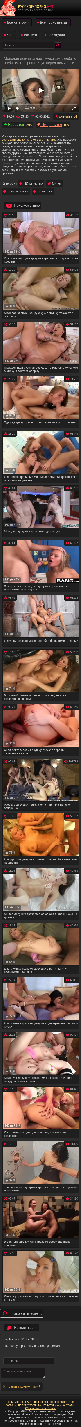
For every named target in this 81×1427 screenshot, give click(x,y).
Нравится (15, 125)
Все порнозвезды (54, 22)
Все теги (30, 35)
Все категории (18, 22)
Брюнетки (45, 191)
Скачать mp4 (68, 116)
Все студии (56, 35)
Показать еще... (26, 1313)
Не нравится (51, 125)
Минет (56, 183)
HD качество (33, 183)
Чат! (10, 35)
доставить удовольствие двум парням (28, 139)
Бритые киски (17, 191)
